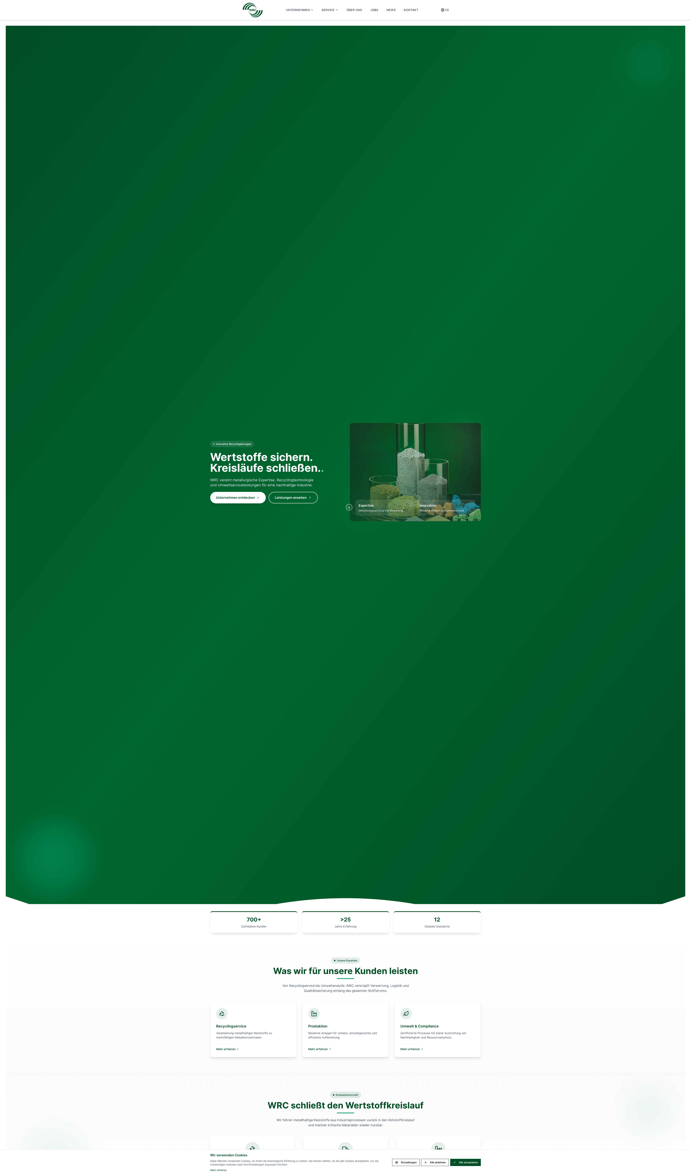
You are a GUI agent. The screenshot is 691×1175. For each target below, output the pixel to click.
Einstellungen (409, 1162)
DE (447, 10)
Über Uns (354, 10)
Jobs (374, 10)
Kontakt (411, 10)
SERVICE (328, 10)
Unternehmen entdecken (235, 497)
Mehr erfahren (226, 1049)
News (391, 10)
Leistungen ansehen (291, 497)
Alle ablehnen (438, 1162)
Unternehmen (298, 10)
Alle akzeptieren (468, 1162)
